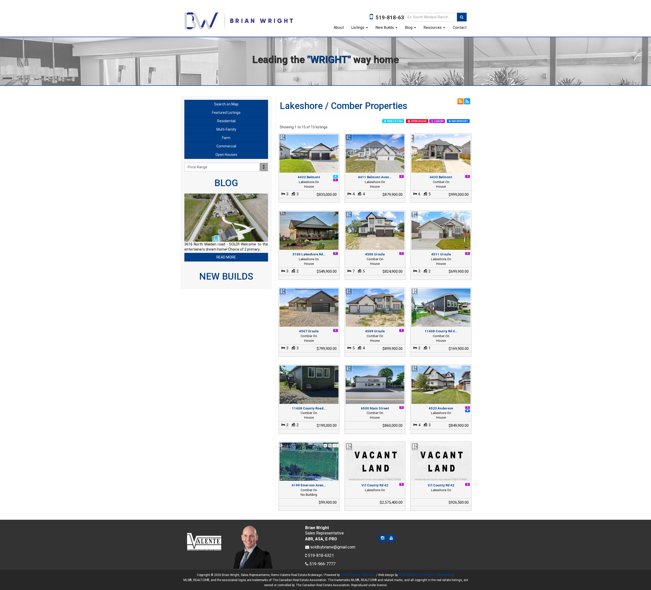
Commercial (226, 146)
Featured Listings (226, 113)
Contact (460, 27)
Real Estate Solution (358, 575)
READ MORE (226, 257)
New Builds (385, 27)
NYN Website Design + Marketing (426, 575)
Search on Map (226, 104)
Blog (409, 27)
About (339, 27)
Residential (226, 121)
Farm (226, 138)
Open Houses (226, 155)
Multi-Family (226, 129)
